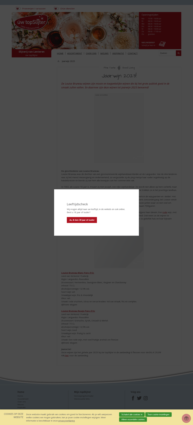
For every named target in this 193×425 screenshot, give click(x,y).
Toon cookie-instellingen (158, 414)
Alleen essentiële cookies (133, 419)
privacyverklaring (66, 420)
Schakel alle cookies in (131, 414)
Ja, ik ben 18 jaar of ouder (82, 220)
